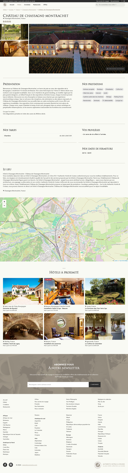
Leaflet (116, 260)
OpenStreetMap (123, 260)
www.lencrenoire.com (29, 465)
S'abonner (95, 384)
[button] (64, 229)
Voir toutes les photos (116, 68)
